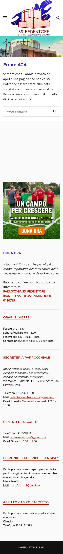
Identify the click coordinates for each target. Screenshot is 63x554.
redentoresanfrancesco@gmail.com (32, 397)
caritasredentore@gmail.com (28, 437)
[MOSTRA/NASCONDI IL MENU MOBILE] (5, 17)
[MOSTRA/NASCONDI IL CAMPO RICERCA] (58, 17)
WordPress (39, 547)
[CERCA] (55, 111)
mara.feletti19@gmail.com (26, 485)
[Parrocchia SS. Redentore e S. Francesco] (31, 18)
